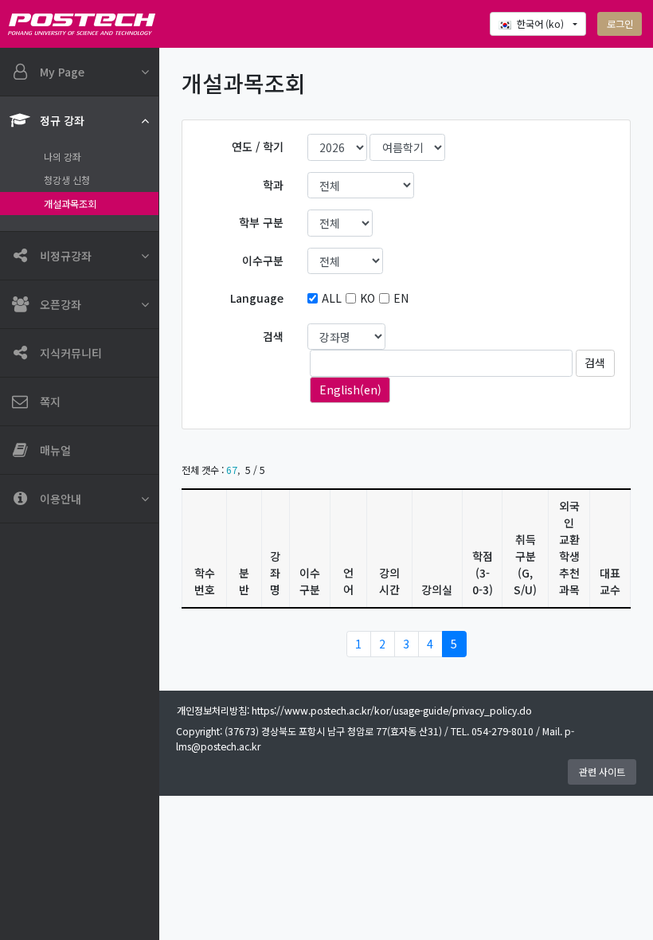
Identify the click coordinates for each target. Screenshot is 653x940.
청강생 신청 (67, 180)
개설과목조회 (70, 204)
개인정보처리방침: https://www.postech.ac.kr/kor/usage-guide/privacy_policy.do (354, 710)
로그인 (620, 24)
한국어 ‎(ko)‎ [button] (541, 24)
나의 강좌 (62, 157)
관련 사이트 (602, 772)
